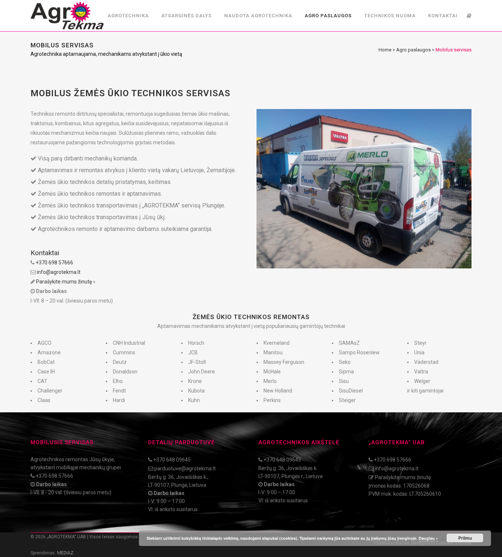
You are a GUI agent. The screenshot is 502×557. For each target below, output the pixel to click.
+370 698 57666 (54, 262)
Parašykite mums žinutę (64, 282)
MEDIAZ (65, 553)
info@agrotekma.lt (58, 272)
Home (385, 50)
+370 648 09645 (172, 460)
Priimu (465, 538)
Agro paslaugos (413, 50)
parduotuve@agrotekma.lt (185, 468)
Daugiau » (428, 538)
